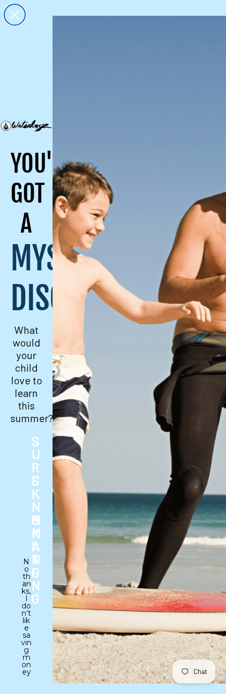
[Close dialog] (14, 14)
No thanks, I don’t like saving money (26, 568)
